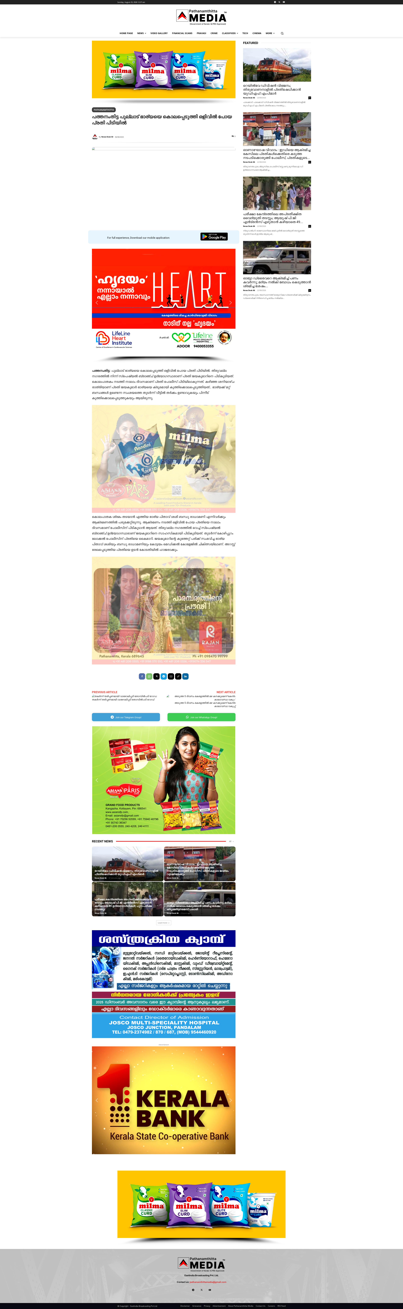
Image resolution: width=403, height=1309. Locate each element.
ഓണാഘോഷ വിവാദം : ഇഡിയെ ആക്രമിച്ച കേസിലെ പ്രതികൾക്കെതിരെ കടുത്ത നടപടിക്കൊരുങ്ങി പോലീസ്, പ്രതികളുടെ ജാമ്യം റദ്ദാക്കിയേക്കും (198, 869)
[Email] (171, 676)
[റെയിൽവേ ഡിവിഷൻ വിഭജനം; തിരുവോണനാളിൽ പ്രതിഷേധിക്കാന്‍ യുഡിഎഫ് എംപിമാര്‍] (128, 868)
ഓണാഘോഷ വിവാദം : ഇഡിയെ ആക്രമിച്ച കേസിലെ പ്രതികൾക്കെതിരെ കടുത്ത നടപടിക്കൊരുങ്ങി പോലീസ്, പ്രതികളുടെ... (276, 154)
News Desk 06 (100, 878)
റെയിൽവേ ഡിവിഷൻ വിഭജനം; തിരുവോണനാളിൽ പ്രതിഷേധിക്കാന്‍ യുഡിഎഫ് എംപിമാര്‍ (126, 872)
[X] (279, 2)
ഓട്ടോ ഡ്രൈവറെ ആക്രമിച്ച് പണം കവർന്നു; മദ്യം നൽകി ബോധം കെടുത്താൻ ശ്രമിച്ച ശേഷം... (277, 282)
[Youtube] (284, 2)
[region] (164, 73)
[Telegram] (275, 2)
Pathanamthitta (104, 109)
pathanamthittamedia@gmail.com (208, 1282)
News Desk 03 (107, 137)
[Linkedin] (185, 676)
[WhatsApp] (149, 676)
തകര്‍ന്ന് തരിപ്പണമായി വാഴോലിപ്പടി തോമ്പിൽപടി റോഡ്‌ (123, 699)
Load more (162, 922)
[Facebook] (142, 676)
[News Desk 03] (95, 137)
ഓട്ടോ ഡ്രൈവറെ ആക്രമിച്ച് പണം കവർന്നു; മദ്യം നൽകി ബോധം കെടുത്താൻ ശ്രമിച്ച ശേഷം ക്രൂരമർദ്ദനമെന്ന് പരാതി (199, 906)
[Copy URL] (178, 676)
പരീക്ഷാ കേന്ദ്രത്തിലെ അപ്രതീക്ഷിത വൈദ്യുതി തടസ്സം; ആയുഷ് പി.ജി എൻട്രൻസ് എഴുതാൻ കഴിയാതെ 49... (273, 218)
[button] (282, 33)
